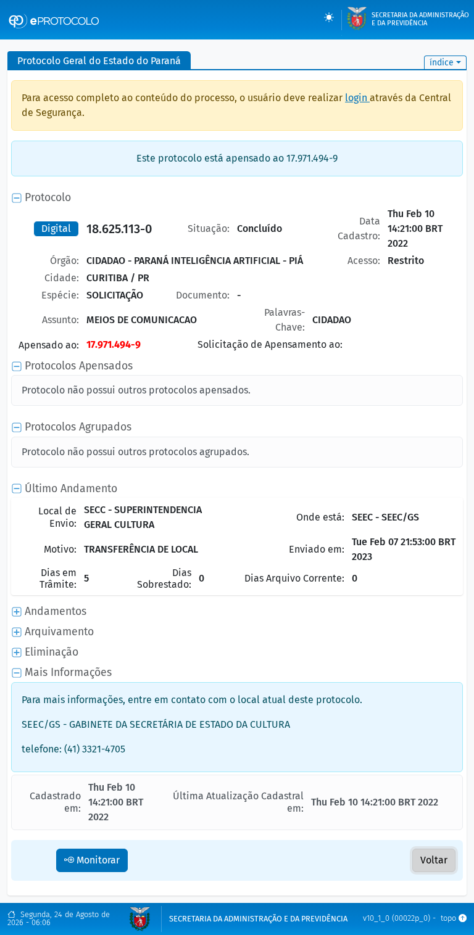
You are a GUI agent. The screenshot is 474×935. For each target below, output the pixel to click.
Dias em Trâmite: (58, 578)
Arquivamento (59, 631)
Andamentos (55, 611)
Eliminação (51, 652)
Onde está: (320, 517)
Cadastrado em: (55, 801)
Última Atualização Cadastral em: (238, 801)
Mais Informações (68, 672)
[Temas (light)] (329, 17)
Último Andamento (71, 488)
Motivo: (60, 549)
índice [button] (442, 62)
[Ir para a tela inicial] (54, 19)
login (357, 98)
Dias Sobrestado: (164, 578)
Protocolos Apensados (79, 366)
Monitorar (97, 860)
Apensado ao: (49, 345)
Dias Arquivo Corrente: (294, 578)
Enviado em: (316, 549)
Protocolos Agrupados (78, 427)
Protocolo (48, 197)
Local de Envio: (57, 517)
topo (450, 918)
